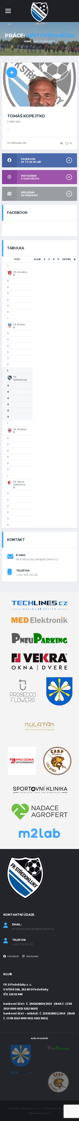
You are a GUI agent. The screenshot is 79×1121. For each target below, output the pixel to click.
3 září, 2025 (13, 121)
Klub (37, 259)
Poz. (17, 259)
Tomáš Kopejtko (26, 116)
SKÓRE (66, 259)
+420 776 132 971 (22, 944)
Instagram (32, 956)
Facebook (13, 956)
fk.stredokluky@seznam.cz (37, 559)
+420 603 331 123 (27, 574)
